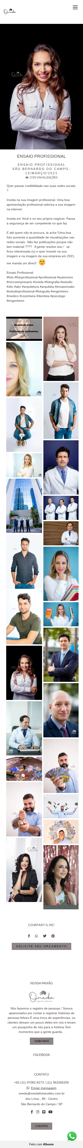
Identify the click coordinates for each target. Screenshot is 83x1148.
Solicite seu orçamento (41, 946)
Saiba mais (41, 1041)
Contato (41, 1126)
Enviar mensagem (43, 1088)
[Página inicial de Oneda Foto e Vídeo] (10, 12)
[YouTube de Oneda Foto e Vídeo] (50, 1112)
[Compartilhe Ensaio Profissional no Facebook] (29, 936)
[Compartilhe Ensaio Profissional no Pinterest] (53, 936)
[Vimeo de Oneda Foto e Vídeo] (43, 1112)
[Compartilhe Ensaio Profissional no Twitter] (45, 936)
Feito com (41, 1144)
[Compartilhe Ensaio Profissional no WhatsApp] (37, 936)
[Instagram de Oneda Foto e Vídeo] (37, 1112)
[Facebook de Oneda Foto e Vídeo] (32, 1112)
